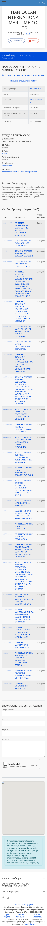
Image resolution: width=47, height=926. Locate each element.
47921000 (8, 609)
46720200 (8, 354)
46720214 (8, 377)
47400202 (8, 437)
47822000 (8, 544)
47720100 (8, 534)
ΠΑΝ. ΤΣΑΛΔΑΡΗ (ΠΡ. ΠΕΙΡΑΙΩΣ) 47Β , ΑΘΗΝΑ (25, 75)
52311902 (8, 642)
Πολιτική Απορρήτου (37, 915)
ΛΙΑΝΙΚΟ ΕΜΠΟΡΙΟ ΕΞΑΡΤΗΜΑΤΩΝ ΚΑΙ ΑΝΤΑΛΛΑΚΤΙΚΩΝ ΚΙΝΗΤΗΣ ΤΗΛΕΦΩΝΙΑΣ (23, 442)
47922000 (8, 627)
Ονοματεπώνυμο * (10, 709)
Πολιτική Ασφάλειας (20, 915)
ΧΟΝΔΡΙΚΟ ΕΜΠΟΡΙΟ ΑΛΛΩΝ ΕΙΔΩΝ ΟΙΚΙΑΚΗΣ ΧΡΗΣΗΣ (23, 263)
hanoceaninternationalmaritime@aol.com (19, 172)
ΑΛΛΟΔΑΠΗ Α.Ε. (36, 88)
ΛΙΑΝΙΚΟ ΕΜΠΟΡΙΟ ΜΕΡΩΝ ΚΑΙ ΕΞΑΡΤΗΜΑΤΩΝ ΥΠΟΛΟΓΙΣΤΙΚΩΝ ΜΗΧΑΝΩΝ (23, 414)
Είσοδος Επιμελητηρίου (23, 904)
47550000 (8, 480)
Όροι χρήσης (7, 915)
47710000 (8, 524)
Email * (5, 719)
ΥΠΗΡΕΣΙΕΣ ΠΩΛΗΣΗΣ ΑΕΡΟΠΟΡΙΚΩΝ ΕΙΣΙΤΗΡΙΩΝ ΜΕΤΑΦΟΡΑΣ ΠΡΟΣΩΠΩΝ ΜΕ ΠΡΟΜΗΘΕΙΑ (24, 659)
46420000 (8, 240)
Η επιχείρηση (8, 55)
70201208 (8, 683)
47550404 (8, 500)
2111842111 (17, 41)
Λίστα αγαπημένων (43, 3)
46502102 (8, 326)
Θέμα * (5, 729)
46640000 (8, 341)
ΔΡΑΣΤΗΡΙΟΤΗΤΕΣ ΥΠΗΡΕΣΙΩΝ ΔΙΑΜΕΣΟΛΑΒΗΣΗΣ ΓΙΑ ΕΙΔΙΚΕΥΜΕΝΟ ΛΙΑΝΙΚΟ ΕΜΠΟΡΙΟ (24, 599)
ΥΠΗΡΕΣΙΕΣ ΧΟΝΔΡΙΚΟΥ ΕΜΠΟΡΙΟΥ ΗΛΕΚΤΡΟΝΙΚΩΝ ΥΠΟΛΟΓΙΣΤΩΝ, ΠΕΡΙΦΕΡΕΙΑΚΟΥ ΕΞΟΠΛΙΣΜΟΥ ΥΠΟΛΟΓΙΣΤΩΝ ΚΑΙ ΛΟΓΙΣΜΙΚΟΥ (22, 311)
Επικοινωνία (8, 58)
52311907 (8, 223)
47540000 (8, 468)
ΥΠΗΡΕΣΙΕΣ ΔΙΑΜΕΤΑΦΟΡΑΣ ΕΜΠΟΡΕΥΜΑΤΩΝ (22, 644)
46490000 (8, 261)
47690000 (8, 511)
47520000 (8, 452)
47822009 (8, 562)
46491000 (8, 272)
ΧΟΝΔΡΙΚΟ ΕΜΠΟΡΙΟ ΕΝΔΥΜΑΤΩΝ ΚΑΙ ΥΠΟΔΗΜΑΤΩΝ (23, 243)
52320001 (8, 653)
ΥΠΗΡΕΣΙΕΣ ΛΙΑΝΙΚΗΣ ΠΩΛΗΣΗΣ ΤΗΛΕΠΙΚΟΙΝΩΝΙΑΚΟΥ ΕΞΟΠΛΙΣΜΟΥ (24, 428)
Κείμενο (5, 739)
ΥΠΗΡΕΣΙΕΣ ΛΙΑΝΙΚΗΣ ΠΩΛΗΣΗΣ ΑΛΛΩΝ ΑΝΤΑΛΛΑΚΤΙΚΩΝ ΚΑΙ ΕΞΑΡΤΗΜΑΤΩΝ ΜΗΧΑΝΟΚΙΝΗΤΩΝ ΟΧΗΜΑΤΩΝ (24, 550)
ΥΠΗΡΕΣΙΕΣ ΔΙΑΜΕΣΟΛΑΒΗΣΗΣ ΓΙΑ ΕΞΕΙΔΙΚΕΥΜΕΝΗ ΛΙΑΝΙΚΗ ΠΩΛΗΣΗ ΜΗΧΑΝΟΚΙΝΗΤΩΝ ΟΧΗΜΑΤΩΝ (24, 615)
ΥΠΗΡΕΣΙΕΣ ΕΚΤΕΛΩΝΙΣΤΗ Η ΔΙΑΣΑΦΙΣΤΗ (21, 685)
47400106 (8, 409)
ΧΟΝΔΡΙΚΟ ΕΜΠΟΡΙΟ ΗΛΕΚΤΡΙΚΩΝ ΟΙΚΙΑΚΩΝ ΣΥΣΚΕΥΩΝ (24, 253)
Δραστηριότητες (26, 55)
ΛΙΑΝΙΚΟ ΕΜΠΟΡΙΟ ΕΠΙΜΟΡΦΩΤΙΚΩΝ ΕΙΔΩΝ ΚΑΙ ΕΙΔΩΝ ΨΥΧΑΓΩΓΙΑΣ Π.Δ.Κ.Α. (23, 514)
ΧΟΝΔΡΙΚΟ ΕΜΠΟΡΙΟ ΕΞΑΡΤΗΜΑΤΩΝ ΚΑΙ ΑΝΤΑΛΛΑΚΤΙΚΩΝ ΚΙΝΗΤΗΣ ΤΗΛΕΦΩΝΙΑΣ (23, 331)
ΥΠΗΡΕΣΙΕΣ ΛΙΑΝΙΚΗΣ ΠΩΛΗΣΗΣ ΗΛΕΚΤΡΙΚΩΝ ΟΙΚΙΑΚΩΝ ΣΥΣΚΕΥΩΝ (24, 471)
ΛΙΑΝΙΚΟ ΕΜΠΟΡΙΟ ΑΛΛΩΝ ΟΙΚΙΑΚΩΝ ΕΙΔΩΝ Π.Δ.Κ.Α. (23, 503)
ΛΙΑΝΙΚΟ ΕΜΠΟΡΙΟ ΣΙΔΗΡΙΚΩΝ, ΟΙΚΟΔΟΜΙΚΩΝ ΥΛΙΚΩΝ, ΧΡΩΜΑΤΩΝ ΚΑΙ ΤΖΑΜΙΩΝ (23, 457)
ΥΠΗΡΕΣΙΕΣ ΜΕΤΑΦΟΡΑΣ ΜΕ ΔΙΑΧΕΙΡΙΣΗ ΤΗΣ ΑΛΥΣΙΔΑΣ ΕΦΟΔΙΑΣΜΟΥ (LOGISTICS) (21, 229)
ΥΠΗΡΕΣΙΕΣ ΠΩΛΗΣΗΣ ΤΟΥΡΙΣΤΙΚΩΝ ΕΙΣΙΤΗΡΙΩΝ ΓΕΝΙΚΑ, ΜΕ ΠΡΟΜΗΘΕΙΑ (24, 674)
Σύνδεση (39, 3)
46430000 (8, 251)
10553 (27, 34)
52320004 (8, 670)
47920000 (8, 594)
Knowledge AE (29, 924)
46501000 (8, 301)
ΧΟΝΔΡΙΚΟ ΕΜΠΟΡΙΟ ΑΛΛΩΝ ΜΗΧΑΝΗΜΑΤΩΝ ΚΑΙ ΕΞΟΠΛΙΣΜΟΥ (23, 345)
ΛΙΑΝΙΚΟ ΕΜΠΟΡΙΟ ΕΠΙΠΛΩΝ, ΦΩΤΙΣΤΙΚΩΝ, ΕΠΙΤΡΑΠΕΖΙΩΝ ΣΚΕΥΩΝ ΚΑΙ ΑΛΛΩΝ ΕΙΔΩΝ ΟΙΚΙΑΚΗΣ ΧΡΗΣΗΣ (23, 487)
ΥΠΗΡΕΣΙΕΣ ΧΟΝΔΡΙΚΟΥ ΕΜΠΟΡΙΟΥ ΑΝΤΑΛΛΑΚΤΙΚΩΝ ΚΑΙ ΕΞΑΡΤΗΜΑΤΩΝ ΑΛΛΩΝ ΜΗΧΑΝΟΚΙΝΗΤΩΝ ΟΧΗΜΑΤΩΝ (24, 363)
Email (34, 41)
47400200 (8, 424)
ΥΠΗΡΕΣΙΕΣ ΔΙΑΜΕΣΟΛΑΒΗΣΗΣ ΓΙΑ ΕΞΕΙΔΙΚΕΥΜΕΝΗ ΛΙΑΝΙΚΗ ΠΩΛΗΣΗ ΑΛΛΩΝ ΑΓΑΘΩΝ (24, 632)
